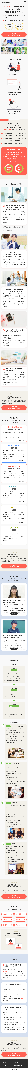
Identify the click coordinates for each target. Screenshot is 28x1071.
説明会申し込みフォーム (8, 971)
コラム (4, 1062)
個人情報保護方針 (18, 1065)
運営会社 (5, 1065)
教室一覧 (23, 998)
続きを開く (14, 613)
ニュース (16, 1062)
